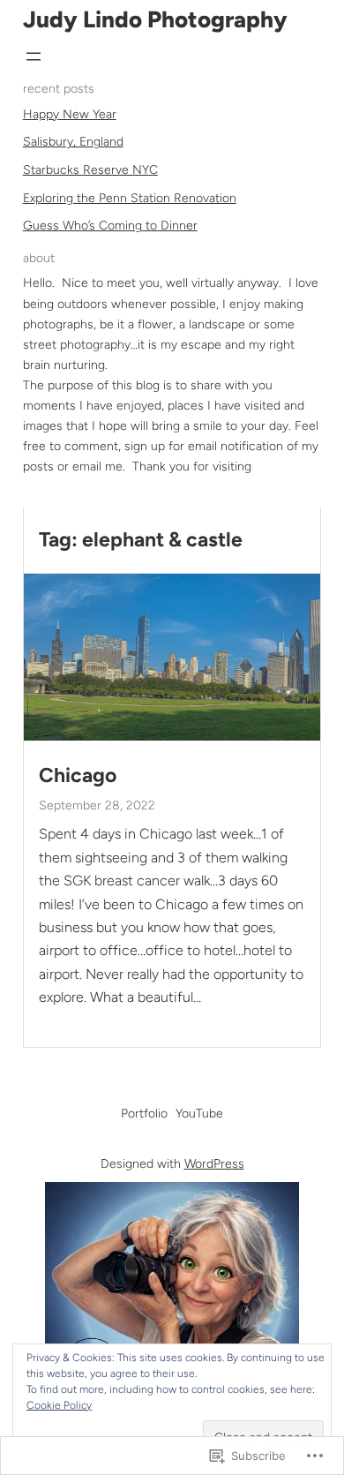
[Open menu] (33, 56)
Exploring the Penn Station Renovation (129, 198)
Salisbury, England (73, 141)
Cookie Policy (59, 1405)
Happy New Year (69, 114)
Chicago (77, 775)
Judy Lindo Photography (155, 19)
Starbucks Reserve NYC (90, 169)
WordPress (214, 1163)
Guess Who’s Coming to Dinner (110, 225)
